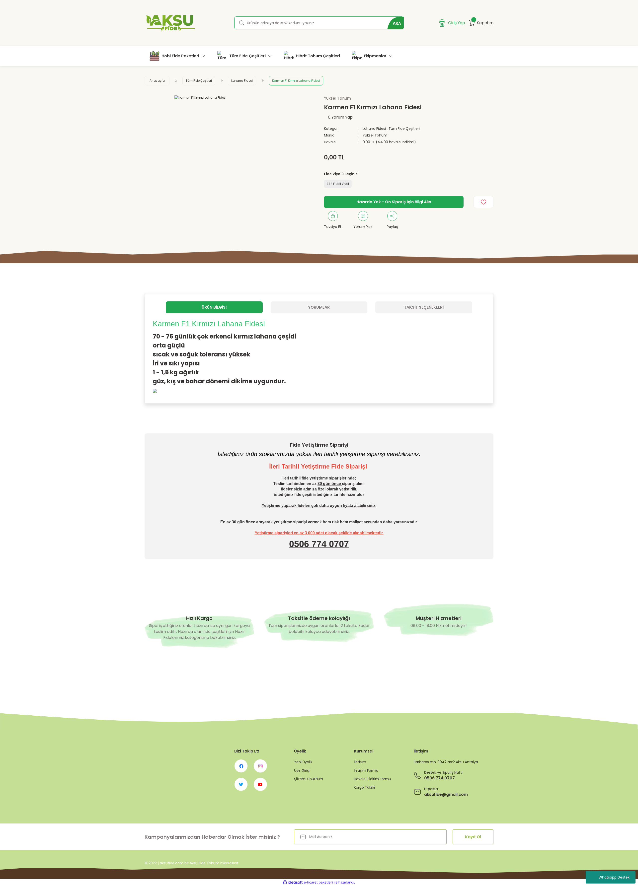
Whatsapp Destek (614, 877)
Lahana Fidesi (374, 128)
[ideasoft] (293, 882)
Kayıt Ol (473, 837)
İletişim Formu (366, 770)
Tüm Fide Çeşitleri (404, 128)
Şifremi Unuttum (308, 778)
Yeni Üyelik (303, 761)
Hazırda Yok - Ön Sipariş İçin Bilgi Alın (393, 202)
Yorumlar (319, 307)
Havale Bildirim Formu (372, 778)
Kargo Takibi (364, 787)
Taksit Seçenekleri (424, 307)
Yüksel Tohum (375, 135)
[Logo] (170, 23)
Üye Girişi (302, 770)
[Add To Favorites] (483, 202)
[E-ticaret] (318, 882)
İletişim (360, 761)
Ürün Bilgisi (214, 307)
